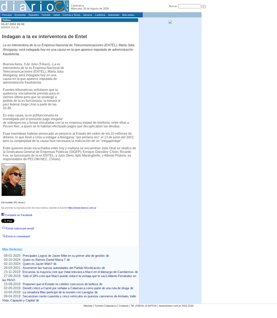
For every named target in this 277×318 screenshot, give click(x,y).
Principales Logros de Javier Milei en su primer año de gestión (64, 255)
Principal (7, 15)
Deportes (34, 15)
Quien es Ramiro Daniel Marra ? (44, 259)
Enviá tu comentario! (18, 236)
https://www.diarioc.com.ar (82, 207)
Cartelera (100, 15)
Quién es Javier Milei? (37, 263)
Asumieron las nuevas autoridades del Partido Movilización (62, 268)
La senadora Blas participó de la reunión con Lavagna (58, 292)
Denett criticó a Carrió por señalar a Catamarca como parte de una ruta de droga (76, 288)
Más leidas (128, 15)
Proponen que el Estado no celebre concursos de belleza (60, 284)
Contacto (124, 305)
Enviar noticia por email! (20, 228)
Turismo (46, 15)
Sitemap (87, 305)
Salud (56, 15)
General (87, 15)
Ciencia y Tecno (71, 15)
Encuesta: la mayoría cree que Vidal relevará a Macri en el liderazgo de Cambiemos (78, 272)
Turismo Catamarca (105, 305)
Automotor (113, 15)
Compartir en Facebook (18, 215)
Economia (20, 15)
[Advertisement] (101, 88)
